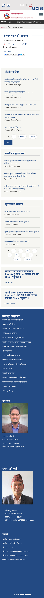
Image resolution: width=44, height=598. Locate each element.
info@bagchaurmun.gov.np (17, 555)
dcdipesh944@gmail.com (15, 447)
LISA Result (8, 282)
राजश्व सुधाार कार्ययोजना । (13, 127)
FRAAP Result (9, 304)
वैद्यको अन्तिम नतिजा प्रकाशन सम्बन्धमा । (17, 212)
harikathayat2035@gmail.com (22, 520)
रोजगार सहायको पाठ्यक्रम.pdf (17, 44)
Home (3, 27)
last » (33, 137)
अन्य (8, 142)
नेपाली (30, 5)
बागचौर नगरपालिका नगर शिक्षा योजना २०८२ (18, 241)
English (23, 5)
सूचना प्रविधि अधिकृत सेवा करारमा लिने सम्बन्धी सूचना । (22, 231)
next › (22, 137)
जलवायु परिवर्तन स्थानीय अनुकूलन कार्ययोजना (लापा (20, 105)
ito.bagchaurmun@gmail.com (18, 551)
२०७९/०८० (7, 52)
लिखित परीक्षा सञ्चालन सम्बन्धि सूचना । (27, 22)
